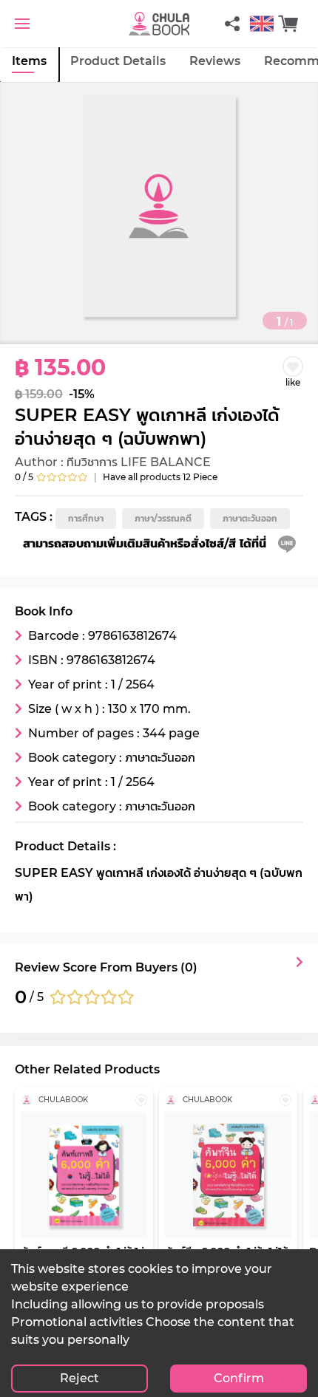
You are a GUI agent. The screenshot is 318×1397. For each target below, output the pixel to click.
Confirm (239, 1378)
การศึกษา (86, 518)
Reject (79, 1378)
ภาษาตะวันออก (250, 518)
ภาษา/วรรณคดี (163, 518)
